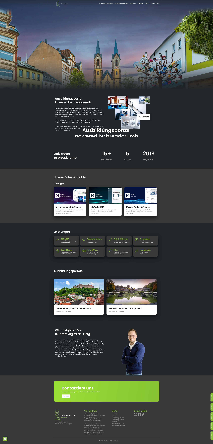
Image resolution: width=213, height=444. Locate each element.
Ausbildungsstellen (106, 3)
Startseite (115, 414)
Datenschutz (113, 441)
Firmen (140, 3)
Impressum (103, 441)
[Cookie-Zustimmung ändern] (5, 439)
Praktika (133, 3)
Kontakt (66, 396)
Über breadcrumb (118, 423)
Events (147, 3)
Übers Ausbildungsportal (120, 425)
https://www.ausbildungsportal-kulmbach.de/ (70, 280)
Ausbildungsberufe (121, 3)
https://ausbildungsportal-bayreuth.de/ (120, 280)
